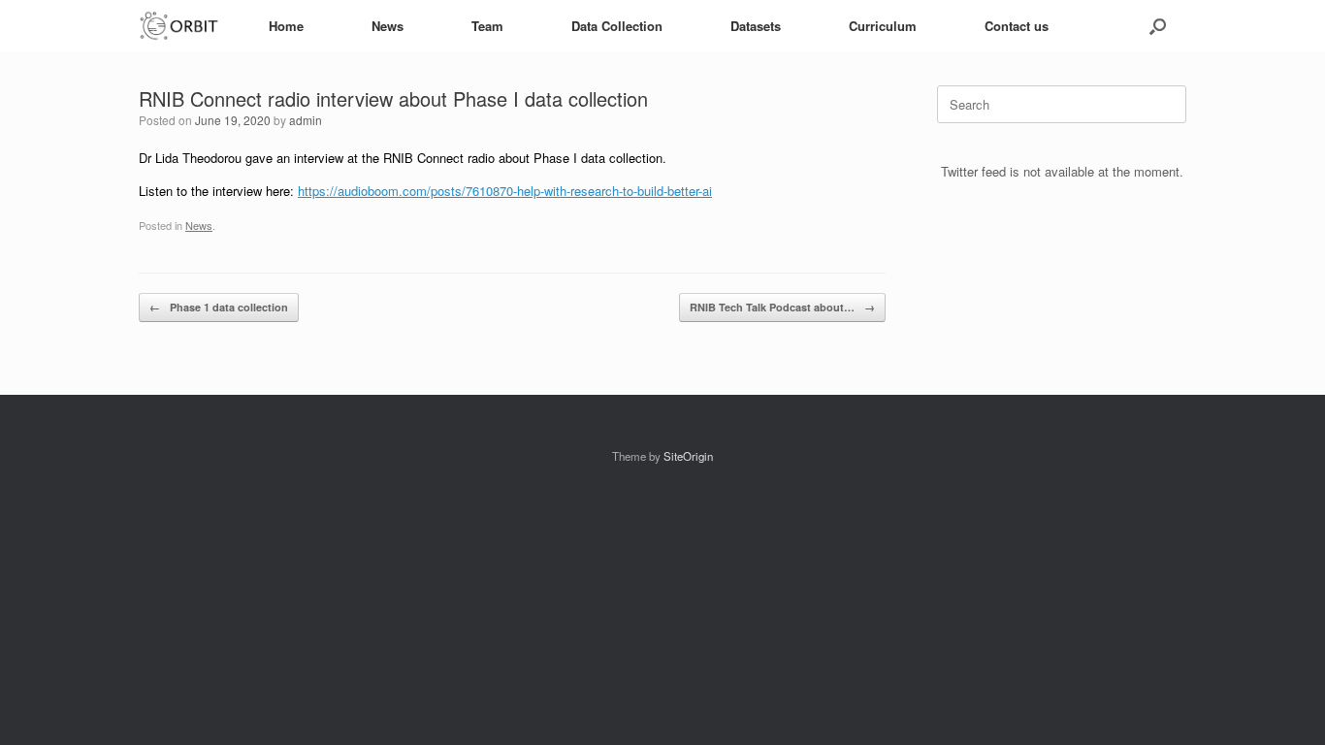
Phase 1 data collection (218, 307)
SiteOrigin (688, 456)
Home (286, 25)
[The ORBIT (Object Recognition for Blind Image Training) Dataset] (179, 26)
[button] (1157, 25)
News (388, 25)
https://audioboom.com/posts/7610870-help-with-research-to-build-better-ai (505, 190)
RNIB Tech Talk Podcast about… (782, 307)
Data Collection (616, 25)
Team (487, 25)
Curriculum (883, 25)
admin (305, 120)
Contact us (1017, 25)
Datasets (755, 25)
